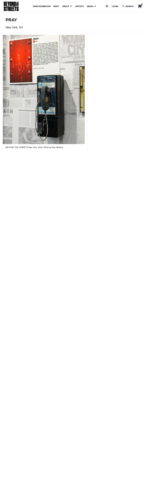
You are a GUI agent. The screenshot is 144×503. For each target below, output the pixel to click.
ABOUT (65, 6)
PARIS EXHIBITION (41, 6)
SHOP (56, 6)
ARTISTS (79, 6)
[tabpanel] (44, 92)
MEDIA (90, 6)
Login (115, 6)
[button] (107, 6)
